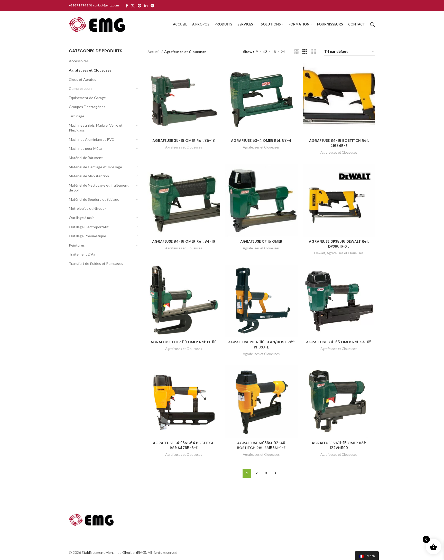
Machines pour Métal (86, 148)
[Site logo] (97, 24)
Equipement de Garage (87, 97)
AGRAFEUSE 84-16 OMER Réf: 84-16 (183, 241)
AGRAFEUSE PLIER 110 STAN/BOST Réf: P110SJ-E (261, 344)
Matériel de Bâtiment (86, 157)
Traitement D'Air (82, 254)
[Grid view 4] (313, 52)
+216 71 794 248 (80, 5)
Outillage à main (82, 217)
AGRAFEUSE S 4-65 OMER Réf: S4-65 (339, 342)
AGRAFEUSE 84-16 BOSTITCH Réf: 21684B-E (339, 143)
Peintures (77, 245)
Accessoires (79, 61)
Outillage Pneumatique (87, 236)
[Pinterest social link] (139, 5)
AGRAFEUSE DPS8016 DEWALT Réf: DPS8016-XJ (339, 244)
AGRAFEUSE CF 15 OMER (261, 241)
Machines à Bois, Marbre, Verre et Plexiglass (96, 128)
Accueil (153, 51)
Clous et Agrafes (82, 79)
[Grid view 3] (304, 52)
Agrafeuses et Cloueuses (90, 70)
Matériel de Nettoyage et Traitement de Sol (99, 187)
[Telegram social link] (152, 5)
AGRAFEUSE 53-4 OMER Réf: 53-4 (261, 140)
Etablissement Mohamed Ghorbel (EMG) (114, 552)
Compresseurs (80, 88)
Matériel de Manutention (89, 176)
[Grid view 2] (296, 52)
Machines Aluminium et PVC (91, 139)
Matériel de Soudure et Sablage (94, 199)
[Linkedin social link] (146, 5)
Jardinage (76, 116)
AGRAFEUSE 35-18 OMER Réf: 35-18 (183, 140)
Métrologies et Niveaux (87, 208)
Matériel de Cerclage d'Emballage (95, 167)
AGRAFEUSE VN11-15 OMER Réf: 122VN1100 (339, 445)
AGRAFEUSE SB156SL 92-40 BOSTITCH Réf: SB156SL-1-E (261, 445)
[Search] (372, 24)
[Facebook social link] (127, 5)
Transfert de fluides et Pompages (96, 263)
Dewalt (319, 253)
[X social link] (133, 5)
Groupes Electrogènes (87, 106)
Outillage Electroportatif (88, 227)
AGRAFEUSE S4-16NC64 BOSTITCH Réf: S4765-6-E (184, 445)
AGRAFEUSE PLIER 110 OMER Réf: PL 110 (184, 342)
